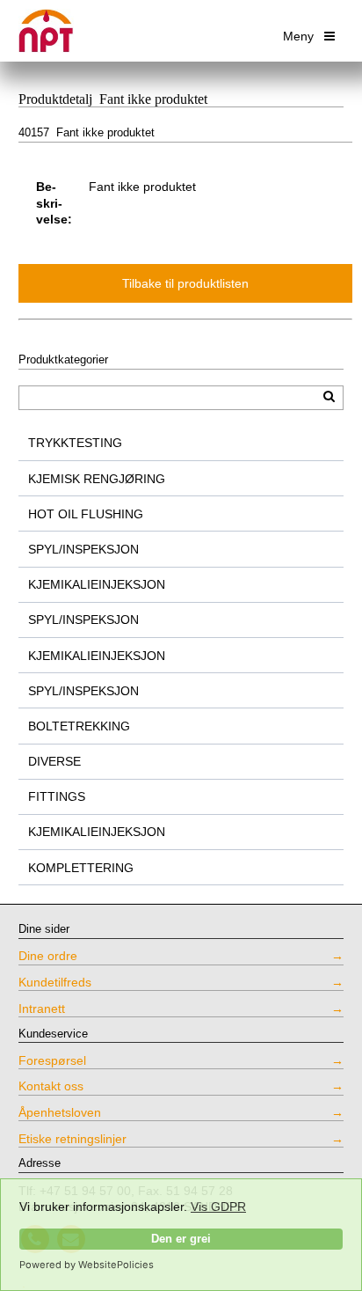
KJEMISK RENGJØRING (96, 479)
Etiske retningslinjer (72, 1139)
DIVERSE (54, 761)
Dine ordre (47, 956)
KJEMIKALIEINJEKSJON (96, 584)
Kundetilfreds (54, 982)
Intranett (41, 1008)
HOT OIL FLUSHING (85, 514)
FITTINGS (56, 796)
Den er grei (181, 1239)
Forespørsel (52, 1060)
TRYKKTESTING (75, 443)
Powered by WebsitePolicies (86, 1264)
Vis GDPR (218, 1206)
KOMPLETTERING (81, 868)
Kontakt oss (50, 1086)
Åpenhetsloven (59, 1112)
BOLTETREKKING (79, 726)
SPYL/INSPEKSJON (83, 549)
